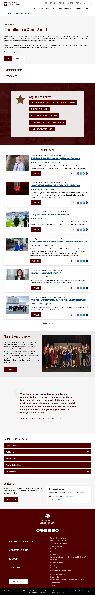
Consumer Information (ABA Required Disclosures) (68, 557)
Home (33, 8)
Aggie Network (49, 189)
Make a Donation (58, 122)
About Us (14, 567)
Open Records (46, 591)
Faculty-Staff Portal (57, 541)
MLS (46, 218)
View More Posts (47, 324)
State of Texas (37, 591)
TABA (46, 277)
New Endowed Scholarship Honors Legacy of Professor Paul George (55, 158)
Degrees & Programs (47, 8)
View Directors (10, 369)
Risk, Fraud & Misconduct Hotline (60, 591)
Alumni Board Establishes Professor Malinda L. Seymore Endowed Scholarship (58, 241)
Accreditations (55, 549)
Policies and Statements (58, 574)
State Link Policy (73, 591)
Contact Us (18, 581)
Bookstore (54, 554)
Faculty (79, 8)
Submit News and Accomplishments (63, 102)
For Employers (66, 3)
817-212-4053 (56, 500)
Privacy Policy (55, 577)
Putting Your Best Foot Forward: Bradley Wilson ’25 (50, 214)
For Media (81, 3)
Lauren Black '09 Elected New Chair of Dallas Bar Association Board (55, 185)
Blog (51, 551)
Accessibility (62, 592)
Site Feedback (55, 582)
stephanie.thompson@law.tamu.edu (64, 496)
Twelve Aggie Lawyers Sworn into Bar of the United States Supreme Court (58, 299)
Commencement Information (60, 543)
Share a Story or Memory (39, 109)
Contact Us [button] (19, 58)
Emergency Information (58, 562)
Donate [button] (8, 58)
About (87, 8)
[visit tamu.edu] (47, 520)
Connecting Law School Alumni (22, 13)
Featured (33, 162)
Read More (36, 173)
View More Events (11, 76)
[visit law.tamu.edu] (12, 5)
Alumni (47, 162)
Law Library (54, 565)
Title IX (52, 585)
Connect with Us (11, 499)
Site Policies (55, 592)
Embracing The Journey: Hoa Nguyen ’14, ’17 (46, 272)
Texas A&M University (10, 591)
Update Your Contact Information (42, 129)
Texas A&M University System (24, 591)
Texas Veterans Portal (44, 592)
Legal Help (54, 568)
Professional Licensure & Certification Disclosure (67, 580)
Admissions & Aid (65, 8)
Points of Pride (55, 162)
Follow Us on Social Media (39, 102)
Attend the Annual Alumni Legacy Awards (44, 116)
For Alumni (50, 3)
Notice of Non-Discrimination (60, 571)
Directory (53, 560)
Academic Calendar (57, 546)
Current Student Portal (58, 538)
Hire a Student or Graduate (40, 122)
